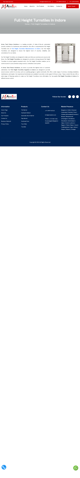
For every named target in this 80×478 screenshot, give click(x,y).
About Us (32, 6)
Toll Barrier (24, 110)
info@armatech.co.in (45, 2)
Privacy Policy (5, 124)
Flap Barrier (24, 118)
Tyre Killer (24, 124)
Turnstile (23, 127)
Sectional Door (25, 121)
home (27, 24)
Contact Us (59, 6)
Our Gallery (51, 6)
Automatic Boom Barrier (27, 115)
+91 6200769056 (74, 2)
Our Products (40, 6)
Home (25, 6)
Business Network (6, 121)
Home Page (4, 110)
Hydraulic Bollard (25, 113)
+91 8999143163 (61, 2)
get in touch (71, 6)
